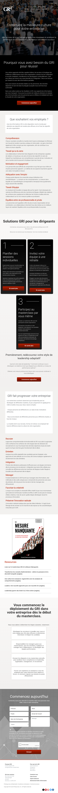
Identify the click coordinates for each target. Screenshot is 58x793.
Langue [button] (51, 3)
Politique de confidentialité (10, 784)
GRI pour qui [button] (41, 7)
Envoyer (29, 752)
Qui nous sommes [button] (41, 9)
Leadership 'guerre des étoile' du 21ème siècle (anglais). (22, 590)
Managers (32, 769)
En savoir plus (13, 288)
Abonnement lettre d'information (38, 780)
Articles (7, 779)
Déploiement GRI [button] (29, 9)
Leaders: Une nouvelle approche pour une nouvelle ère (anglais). (25, 586)
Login (55, 3)
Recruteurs (32, 770)
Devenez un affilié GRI (10, 780)
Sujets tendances (34, 778)
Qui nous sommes (9, 774)
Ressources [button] (28, 11)
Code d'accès (33, 776)
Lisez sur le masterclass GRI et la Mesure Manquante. (22, 567)
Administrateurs (34, 765)
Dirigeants (32, 767)
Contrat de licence (34, 784)
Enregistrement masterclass (12, 767)
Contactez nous (34, 774)
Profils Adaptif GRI (9, 765)
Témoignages (8, 777)
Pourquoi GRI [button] (32, 7)
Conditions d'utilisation (23, 784)
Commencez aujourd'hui (29, 103)
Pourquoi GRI (8, 764)
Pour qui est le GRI (34, 764)
